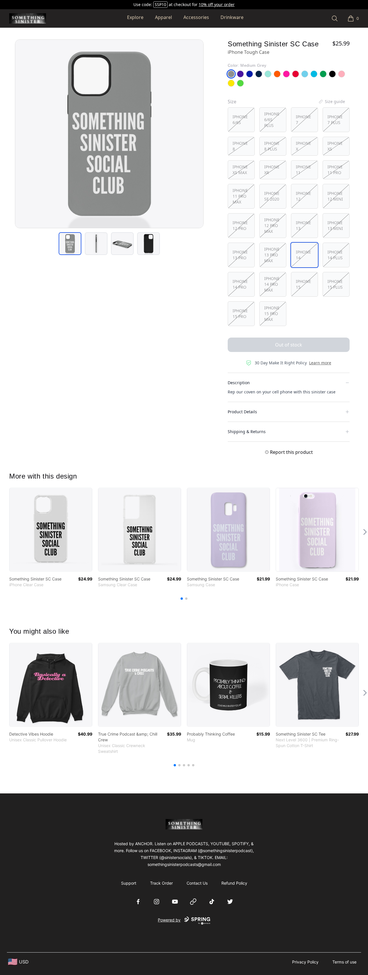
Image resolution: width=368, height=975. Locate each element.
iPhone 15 (303, 284)
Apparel (163, 17)
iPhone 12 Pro (240, 225)
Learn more (320, 362)
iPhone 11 (303, 169)
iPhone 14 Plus (335, 254)
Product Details (242, 411)
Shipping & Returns (247, 431)
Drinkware (232, 17)
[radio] (241, 119)
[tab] (70, 243)
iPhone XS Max (240, 169)
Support (128, 883)
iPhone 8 (240, 146)
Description (239, 382)
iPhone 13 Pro (240, 254)
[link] (50, 529)
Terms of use (344, 961)
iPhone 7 (303, 119)
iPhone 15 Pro (240, 313)
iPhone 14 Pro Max (271, 284)
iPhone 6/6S (240, 119)
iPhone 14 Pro (240, 284)
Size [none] (232, 101)
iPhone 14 (303, 254)
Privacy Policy (305, 961)
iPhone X (303, 146)
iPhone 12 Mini (335, 196)
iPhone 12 (303, 196)
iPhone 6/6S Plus (271, 119)
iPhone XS (335, 146)
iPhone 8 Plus (271, 146)
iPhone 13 (303, 225)
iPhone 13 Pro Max (271, 254)
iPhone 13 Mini (335, 225)
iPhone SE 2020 (271, 196)
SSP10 (160, 4)
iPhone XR (271, 169)
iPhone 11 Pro (335, 169)
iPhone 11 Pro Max (240, 196)
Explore (135, 17)
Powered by (169, 919)
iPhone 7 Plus (335, 119)
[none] (331, 101)
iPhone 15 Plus (335, 284)
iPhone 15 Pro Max (271, 313)
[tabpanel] (109, 133)
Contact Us (197, 883)
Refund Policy (234, 883)
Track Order (161, 883)
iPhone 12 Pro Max (271, 225)
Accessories (196, 17)
